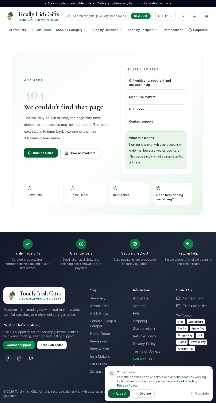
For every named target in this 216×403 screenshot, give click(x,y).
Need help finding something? (169, 197)
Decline (145, 393)
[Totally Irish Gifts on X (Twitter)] (31, 358)
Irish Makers (100, 356)
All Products (17, 30)
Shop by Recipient (141, 30)
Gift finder (136, 109)
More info (202, 393)
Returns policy (144, 336)
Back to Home (43, 153)
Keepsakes (121, 195)
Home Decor (79, 195)
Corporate (200, 30)
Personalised (173, 30)
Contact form (193, 298)
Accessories (99, 306)
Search (140, 16)
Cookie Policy (187, 381)
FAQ (136, 313)
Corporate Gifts (102, 371)
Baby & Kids (99, 349)
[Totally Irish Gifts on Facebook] (7, 358)
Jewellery (34, 195)
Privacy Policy (144, 344)
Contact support (141, 121)
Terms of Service (147, 351)
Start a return (144, 328)
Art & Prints (99, 313)
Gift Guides (98, 364)
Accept (121, 393)
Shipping (140, 321)
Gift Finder (43, 30)
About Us (140, 298)
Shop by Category (69, 30)
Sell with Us (142, 359)
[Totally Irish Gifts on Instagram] (19, 358)
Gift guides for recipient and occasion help (150, 82)
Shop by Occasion (105, 30)
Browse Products (82, 153)
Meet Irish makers (142, 97)
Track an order (52, 345)
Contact (139, 306)
